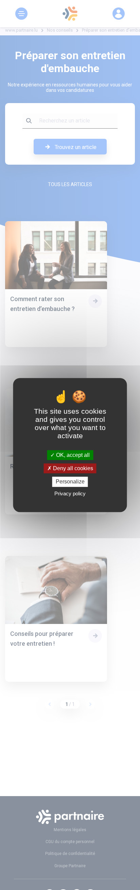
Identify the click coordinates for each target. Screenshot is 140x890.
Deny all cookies (72, 468)
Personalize (70, 482)
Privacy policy (70, 493)
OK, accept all (72, 455)
